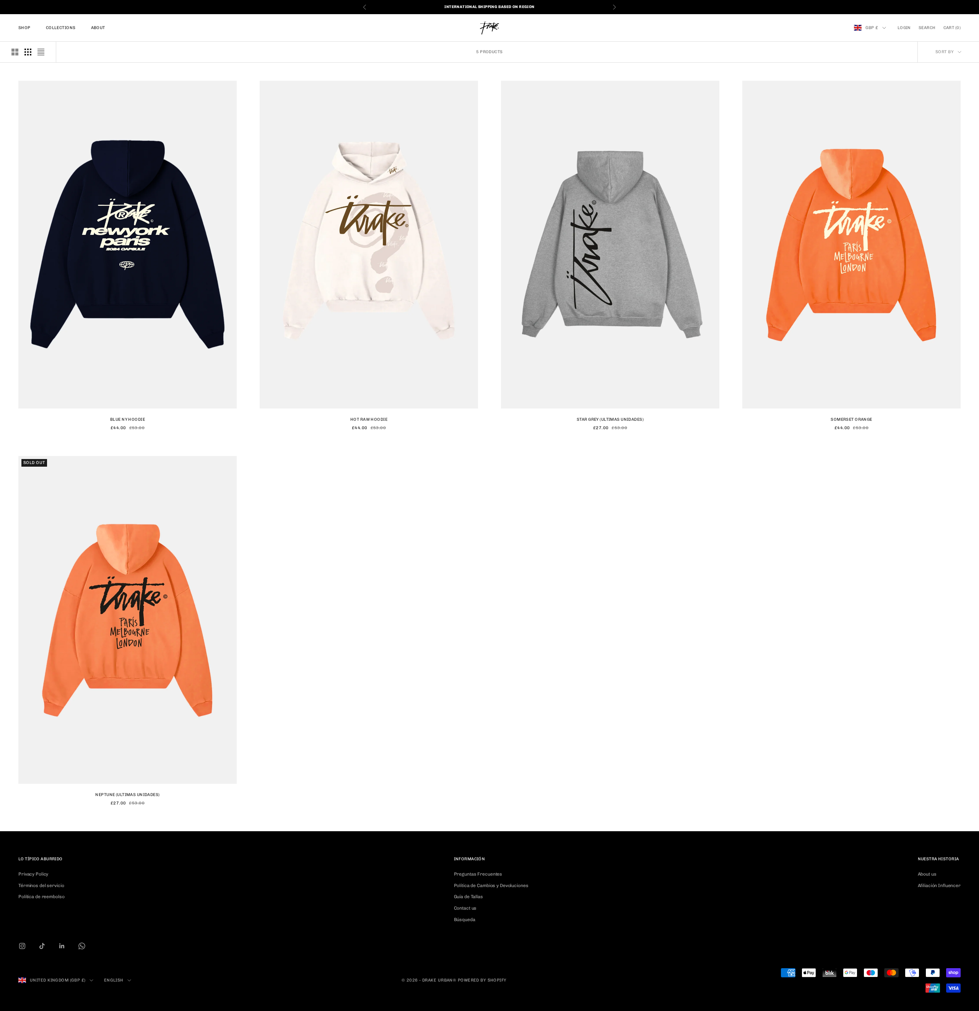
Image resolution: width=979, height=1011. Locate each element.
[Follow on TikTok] (42, 946)
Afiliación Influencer (939, 885)
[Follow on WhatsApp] (82, 946)
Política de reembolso (41, 896)
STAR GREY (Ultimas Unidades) (610, 419)
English (114, 980)
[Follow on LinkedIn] (62, 946)
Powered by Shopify (482, 980)
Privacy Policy (33, 874)
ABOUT (98, 27)
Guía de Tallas (468, 896)
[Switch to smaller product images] (27, 52)
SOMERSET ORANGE (851, 419)
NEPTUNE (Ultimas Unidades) (127, 794)
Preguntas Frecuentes (478, 874)
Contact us (465, 908)
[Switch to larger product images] (14, 52)
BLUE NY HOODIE (127, 419)
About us (927, 874)
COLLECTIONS (61, 27)
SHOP (24, 27)
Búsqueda (464, 919)
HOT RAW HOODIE (368, 419)
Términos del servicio (41, 885)
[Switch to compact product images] (40, 52)
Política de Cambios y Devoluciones (491, 885)
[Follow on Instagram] (22, 946)
